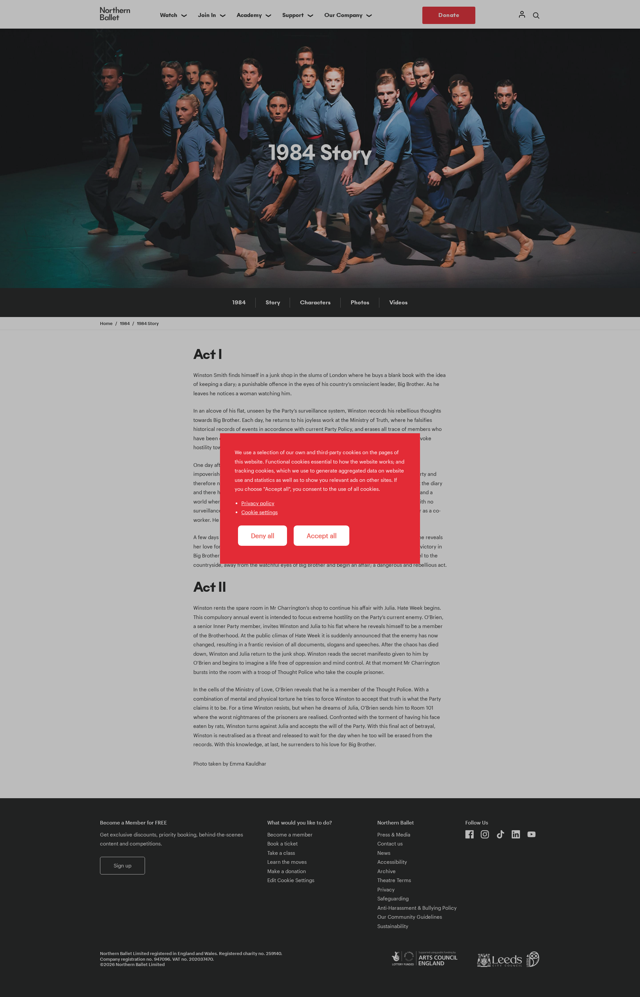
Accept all (322, 535)
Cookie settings (259, 512)
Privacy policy (257, 503)
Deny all (262, 535)
